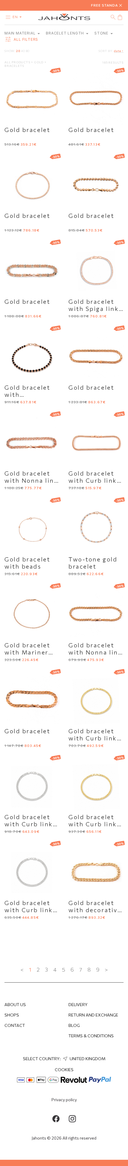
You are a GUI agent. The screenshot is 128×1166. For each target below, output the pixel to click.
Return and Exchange (93, 1014)
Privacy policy (64, 1099)
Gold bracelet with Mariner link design (27, 652)
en (16, 17)
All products (17, 62)
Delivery (78, 1004)
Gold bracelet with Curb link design (92, 480)
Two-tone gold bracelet (92, 563)
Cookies (64, 1069)
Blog (74, 1025)
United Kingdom (87, 1058)
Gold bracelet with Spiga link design (93, 308)
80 (28, 51)
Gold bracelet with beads (27, 563)
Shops (11, 1014)
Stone (102, 33)
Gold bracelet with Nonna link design (31, 480)
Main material (20, 33)
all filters (25, 39)
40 (23, 51)
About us (15, 1004)
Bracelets (14, 65)
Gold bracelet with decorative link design (94, 909)
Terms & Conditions (91, 1035)
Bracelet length (65, 33)
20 (18, 51)
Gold (39, 62)
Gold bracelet (27, 129)
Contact (14, 1025)
